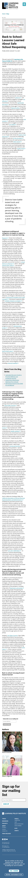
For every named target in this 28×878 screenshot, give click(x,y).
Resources (5, 821)
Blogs (7, 14)
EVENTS (17, 830)
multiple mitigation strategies (13, 301)
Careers (4, 829)
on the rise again (17, 138)
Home (3, 14)
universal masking (12, 363)
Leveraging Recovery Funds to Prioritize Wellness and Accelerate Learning (13, 376)
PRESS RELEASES (6, 833)
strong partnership (15, 446)
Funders (4, 827)
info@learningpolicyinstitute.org (8, 849)
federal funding (15, 108)
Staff (16, 822)
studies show (20, 148)
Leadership (17, 820)
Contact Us (4, 831)
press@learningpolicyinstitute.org (9, 850)
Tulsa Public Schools (9, 405)
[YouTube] (7, 839)
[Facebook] (3, 839)
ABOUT (4, 825)
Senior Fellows (18, 825)
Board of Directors (19, 824)
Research (4, 238)
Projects (4, 823)
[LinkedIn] (5, 839)
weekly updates (15, 431)
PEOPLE (16, 818)
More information (14, 874)
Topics (4, 818)
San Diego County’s (12, 635)
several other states (7, 265)
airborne (17, 97)
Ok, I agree (14, 871)
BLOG (16, 828)
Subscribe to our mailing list (10, 718)
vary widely (12, 124)
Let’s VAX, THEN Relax (13, 551)
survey (4, 428)
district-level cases (7, 351)
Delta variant (16, 141)
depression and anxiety (16, 588)
